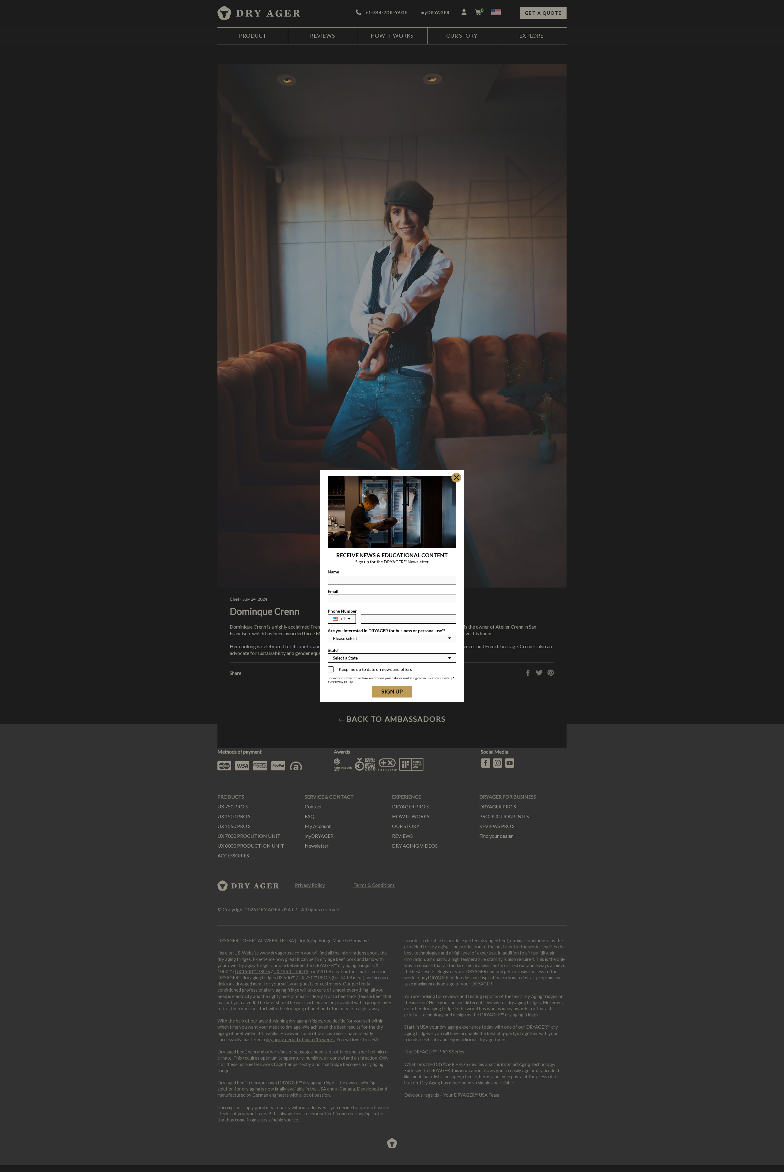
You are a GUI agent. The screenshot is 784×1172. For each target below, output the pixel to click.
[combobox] (342, 619)
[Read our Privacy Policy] (452, 678)
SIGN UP (392, 691)
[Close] (456, 477)
